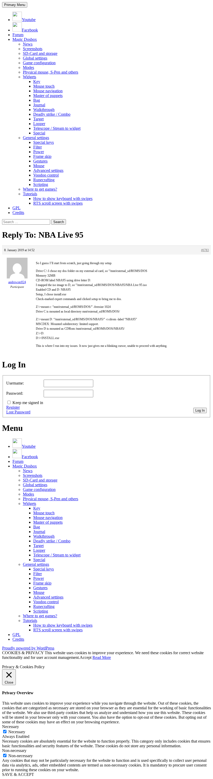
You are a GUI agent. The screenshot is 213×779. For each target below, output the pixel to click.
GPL (16, 208)
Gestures (40, 161)
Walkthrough (44, 109)
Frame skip (42, 156)
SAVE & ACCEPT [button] (18, 774)
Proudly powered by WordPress (28, 648)
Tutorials (30, 194)
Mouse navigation (48, 91)
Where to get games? (40, 189)
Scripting (40, 184)
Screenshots (32, 49)
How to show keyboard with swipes (62, 198)
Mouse (38, 166)
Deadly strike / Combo (51, 114)
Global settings (35, 58)
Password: (14, 393)
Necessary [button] (10, 726)
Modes (28, 67)
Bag (36, 100)
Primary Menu (14, 5)
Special (39, 133)
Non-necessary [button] (14, 750)
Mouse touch (44, 86)
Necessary (16, 732)
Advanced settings (48, 170)
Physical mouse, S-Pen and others (50, 72)
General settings (36, 137)
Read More (101, 657)
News (27, 44)
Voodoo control (46, 175)
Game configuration (39, 63)
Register (13, 407)
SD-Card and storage (40, 53)
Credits (18, 212)
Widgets (29, 77)
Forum (17, 35)
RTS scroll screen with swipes (58, 203)
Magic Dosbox (24, 39)
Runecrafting (44, 180)
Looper (39, 123)
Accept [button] (85, 657)
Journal (39, 105)
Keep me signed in (27, 402)
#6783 (205, 250)
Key (36, 81)
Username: (15, 383)
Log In (200, 410)
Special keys (43, 142)
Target (38, 119)
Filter (37, 147)
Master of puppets (48, 95)
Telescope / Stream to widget (57, 128)
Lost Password (18, 412)
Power (38, 152)
